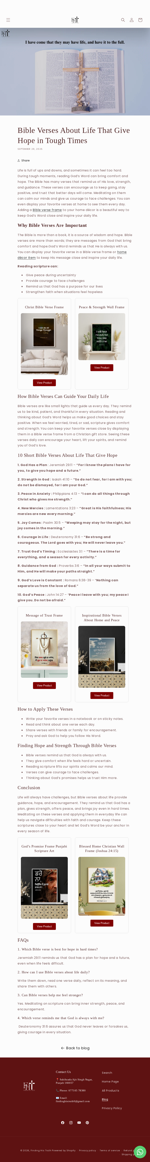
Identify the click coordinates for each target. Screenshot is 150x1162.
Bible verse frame (47, 210)
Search (107, 1073)
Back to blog (77, 1048)
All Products (110, 1091)
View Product (44, 382)
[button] (8, 20)
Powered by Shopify (64, 1150)
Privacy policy (87, 1150)
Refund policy (132, 1150)
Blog (105, 1099)
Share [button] (25, 160)
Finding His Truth (41, 1150)
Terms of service (110, 1150)
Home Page (110, 1082)
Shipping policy (131, 1154)
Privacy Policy (112, 1108)
